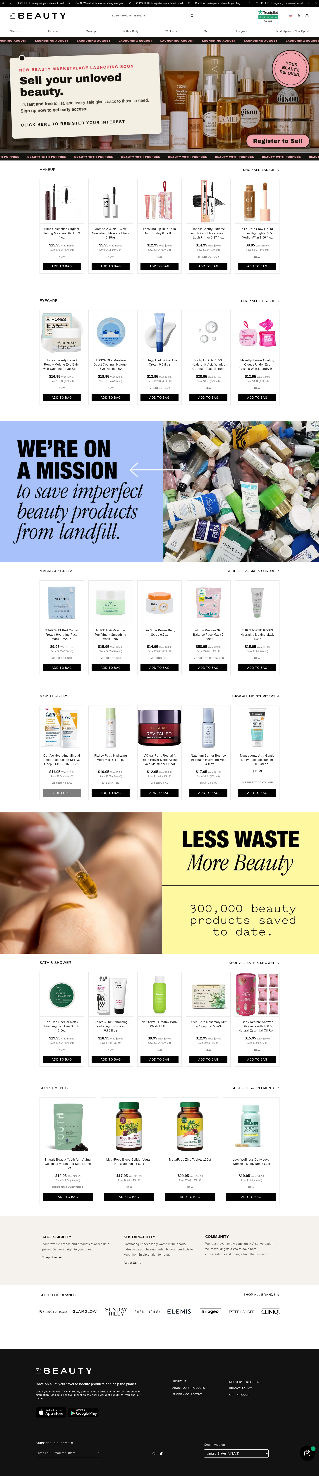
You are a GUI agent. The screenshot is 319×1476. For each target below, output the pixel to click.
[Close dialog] (197, 712)
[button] (159, 737)
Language (129, 745)
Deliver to (129, 731)
